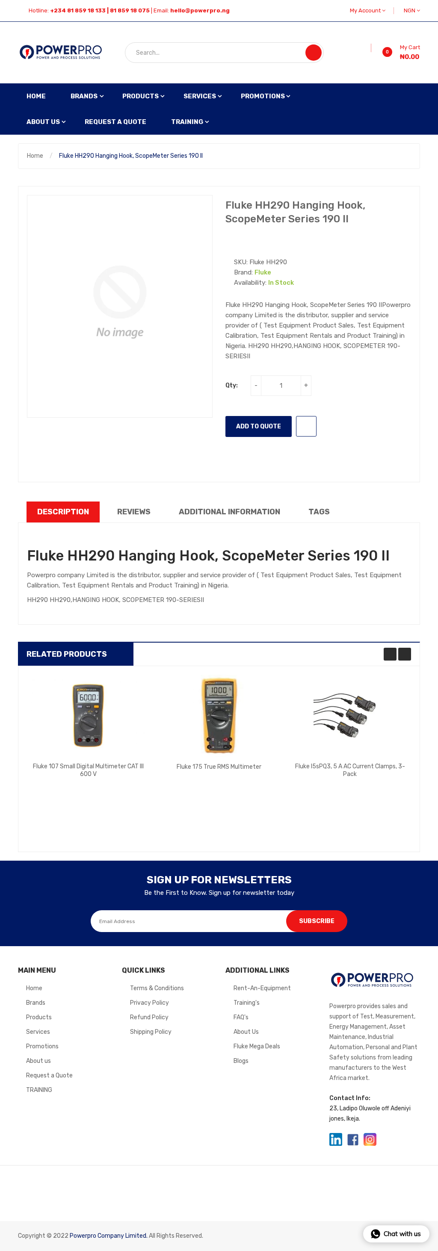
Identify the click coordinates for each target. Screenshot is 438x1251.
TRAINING (39, 1090)
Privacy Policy (149, 1002)
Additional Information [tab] (229, 511)
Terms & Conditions (157, 988)
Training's (247, 1002)
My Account (366, 10)
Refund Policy (149, 1017)
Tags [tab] (319, 511)
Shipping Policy (151, 1032)
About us (38, 1061)
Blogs (241, 1061)
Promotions (42, 1046)
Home (35, 155)
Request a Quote (49, 1075)
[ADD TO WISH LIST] (306, 426)
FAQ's (241, 1017)
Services (38, 1032)
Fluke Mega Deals (257, 1046)
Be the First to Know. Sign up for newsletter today (219, 893)
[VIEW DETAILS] (125, 780)
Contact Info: (349, 1098)
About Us (246, 1032)
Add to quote (258, 426)
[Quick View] (88, 715)
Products (39, 1017)
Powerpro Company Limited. (109, 1235)
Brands (35, 1002)
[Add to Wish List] (368, 48)
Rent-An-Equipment (262, 988)
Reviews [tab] (134, 511)
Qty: (231, 385)
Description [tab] (63, 511)
